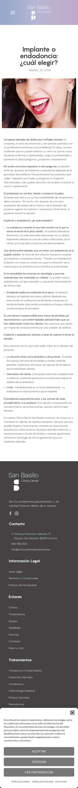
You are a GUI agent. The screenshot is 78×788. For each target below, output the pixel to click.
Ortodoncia (16, 684)
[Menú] (13, 13)
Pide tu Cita (16, 648)
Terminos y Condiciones (23, 578)
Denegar (39, 761)
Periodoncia (16, 704)
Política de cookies (20, 781)
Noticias (14, 634)
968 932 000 (19, 543)
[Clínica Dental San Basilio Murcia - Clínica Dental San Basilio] (39, 12)
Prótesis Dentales (19, 697)
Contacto (14, 641)
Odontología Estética (22, 690)
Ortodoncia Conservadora (25, 670)
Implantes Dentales (21, 677)
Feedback (15, 627)
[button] (72, 713)
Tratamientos (17, 614)
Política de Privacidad (42, 781)
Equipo (13, 621)
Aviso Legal (61, 781)
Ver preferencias (39, 772)
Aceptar (39, 751)
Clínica (13, 607)
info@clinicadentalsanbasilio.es (30, 549)
